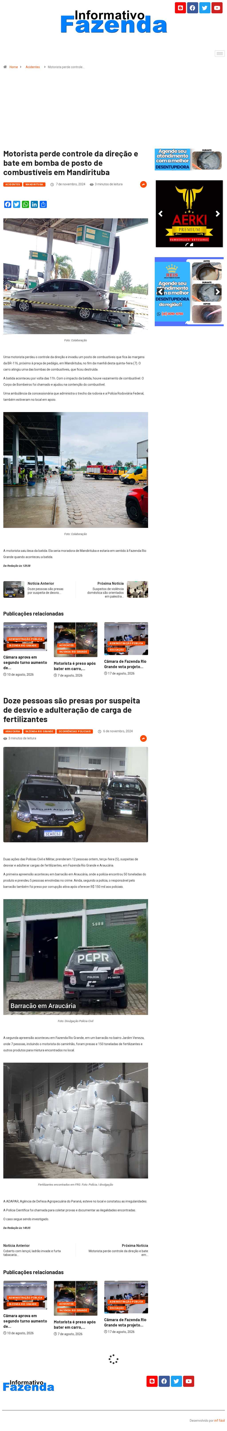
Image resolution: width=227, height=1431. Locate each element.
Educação (66, 649)
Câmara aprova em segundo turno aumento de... (126, 662)
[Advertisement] (113, 111)
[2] (191, 244)
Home (14, 67)
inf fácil (219, 1420)
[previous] (160, 213)
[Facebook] (192, 7)
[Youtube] (217, 7)
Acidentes (33, 67)
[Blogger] (180, 7)
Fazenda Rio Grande (23, 651)
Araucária (13, 731)
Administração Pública (76, 643)
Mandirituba (34, 184)
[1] (189, 166)
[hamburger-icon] (220, 53)
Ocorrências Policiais (75, 731)
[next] (217, 213)
